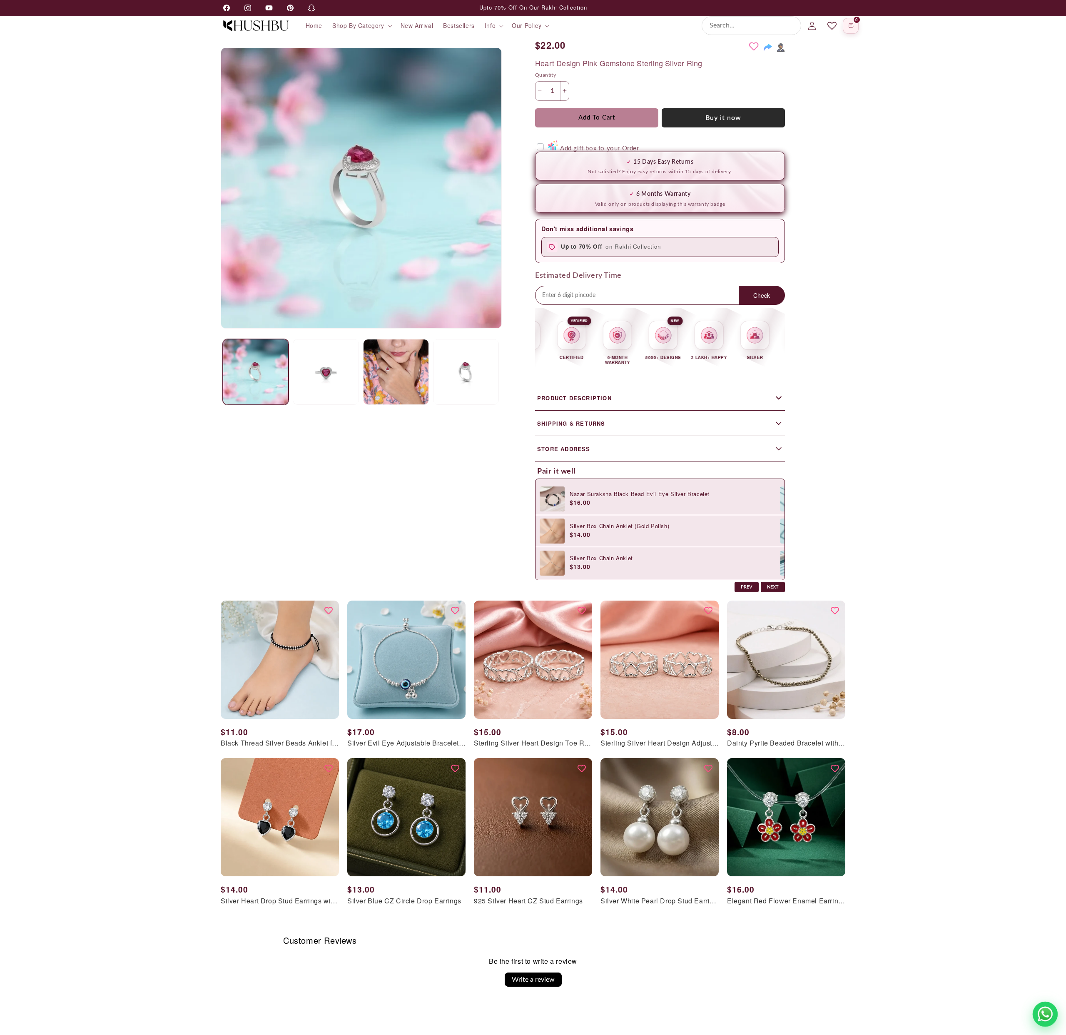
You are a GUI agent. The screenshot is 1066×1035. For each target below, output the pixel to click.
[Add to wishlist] (753, 46)
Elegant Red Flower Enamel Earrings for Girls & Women (786, 901)
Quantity (545, 74)
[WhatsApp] (781, 47)
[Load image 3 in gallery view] (396, 372)
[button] (361, 25)
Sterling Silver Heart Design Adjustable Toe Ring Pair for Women (659, 743)
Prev (746, 587)
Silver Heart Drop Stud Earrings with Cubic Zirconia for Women (280, 901)
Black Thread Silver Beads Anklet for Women (280, 743)
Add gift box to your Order (599, 148)
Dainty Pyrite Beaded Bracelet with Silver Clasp (786, 743)
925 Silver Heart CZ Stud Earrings (528, 901)
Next (773, 587)
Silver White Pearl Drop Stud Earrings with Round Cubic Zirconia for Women (659, 901)
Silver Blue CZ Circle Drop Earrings (404, 901)
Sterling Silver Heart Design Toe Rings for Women (533, 743)
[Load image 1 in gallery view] (256, 372)
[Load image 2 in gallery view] (326, 372)
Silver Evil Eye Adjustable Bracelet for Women (406, 743)
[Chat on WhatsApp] (1045, 1014)
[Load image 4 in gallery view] (466, 372)
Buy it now (723, 118)
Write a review (533, 979)
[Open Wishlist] (832, 26)
